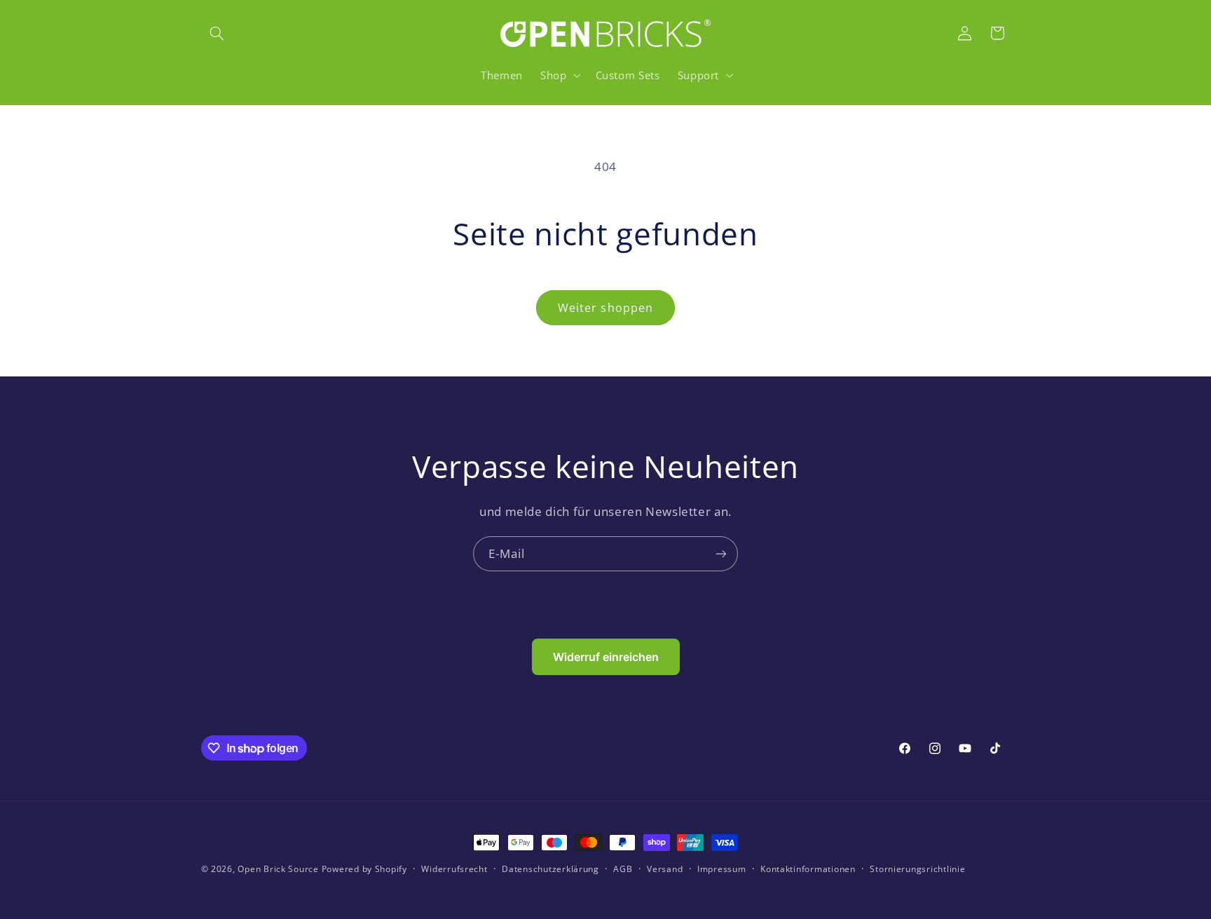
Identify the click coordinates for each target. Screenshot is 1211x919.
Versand (665, 869)
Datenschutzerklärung (550, 869)
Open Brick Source (278, 869)
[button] (217, 33)
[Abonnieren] (721, 553)
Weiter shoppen (605, 307)
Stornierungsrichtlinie (917, 869)
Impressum (721, 869)
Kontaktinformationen (808, 869)
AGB (622, 869)
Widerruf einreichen (606, 657)
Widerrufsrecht (454, 869)
